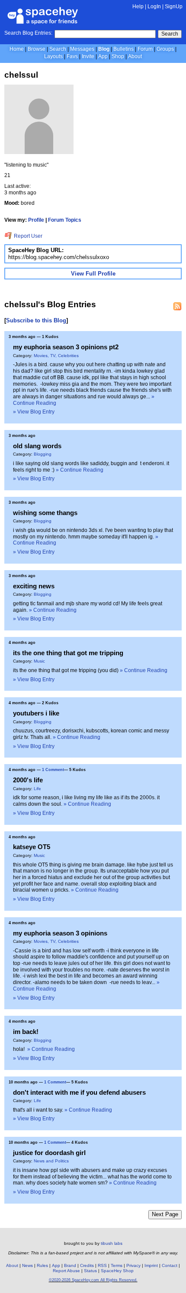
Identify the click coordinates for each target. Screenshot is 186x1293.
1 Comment (53, 770)
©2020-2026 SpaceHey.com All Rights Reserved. (93, 1280)
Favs (72, 56)
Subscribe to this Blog (36, 320)
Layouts (53, 56)
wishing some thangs (45, 512)
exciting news (34, 586)
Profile (36, 220)
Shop (118, 56)
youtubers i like (36, 713)
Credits (87, 1265)
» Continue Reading (79, 470)
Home (17, 49)
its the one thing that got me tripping (68, 652)
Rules (42, 1265)
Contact (169, 1265)
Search (169, 34)
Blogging (42, 454)
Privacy (133, 1265)
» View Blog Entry (34, 412)
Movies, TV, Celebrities (56, 355)
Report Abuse (66, 1270)
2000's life (28, 780)
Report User (27, 236)
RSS (102, 1265)
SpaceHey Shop (117, 1270)
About (135, 56)
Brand (70, 1265)
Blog (103, 49)
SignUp (174, 6)
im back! (25, 1031)
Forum (145, 49)
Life (37, 788)
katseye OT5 (31, 846)
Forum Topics (64, 220)
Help (138, 6)
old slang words (37, 446)
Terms (116, 1265)
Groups (165, 49)
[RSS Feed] (177, 306)
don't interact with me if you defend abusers (79, 1092)
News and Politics (51, 1160)
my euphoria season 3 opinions (60, 933)
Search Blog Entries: (28, 33)
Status (90, 1270)
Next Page (165, 1214)
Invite (88, 56)
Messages (82, 49)
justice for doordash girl (49, 1152)
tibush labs (111, 1243)
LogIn (154, 6)
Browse (36, 49)
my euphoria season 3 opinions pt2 (66, 347)
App (103, 56)
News (27, 1265)
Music (39, 661)
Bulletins (123, 49)
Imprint (151, 1265)
